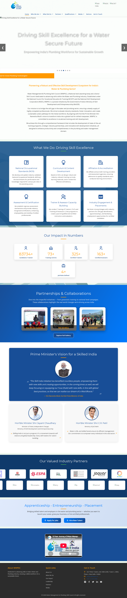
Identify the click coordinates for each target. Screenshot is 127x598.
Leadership (49, 581)
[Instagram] (85, 581)
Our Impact (49, 578)
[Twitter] (93, 581)
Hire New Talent (75, 520)
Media (80, 14)
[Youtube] (101, 581)
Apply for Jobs (52, 520)
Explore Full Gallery (63, 335)
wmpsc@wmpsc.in (92, 576)
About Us (49, 572)
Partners (58, 14)
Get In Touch (97, 14)
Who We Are (35, 14)
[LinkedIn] (97, 581)
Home (27, 14)
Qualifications (69, 14)
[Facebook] (89, 581)
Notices (89, 14)
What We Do (47, 14)
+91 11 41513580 (92, 579)
